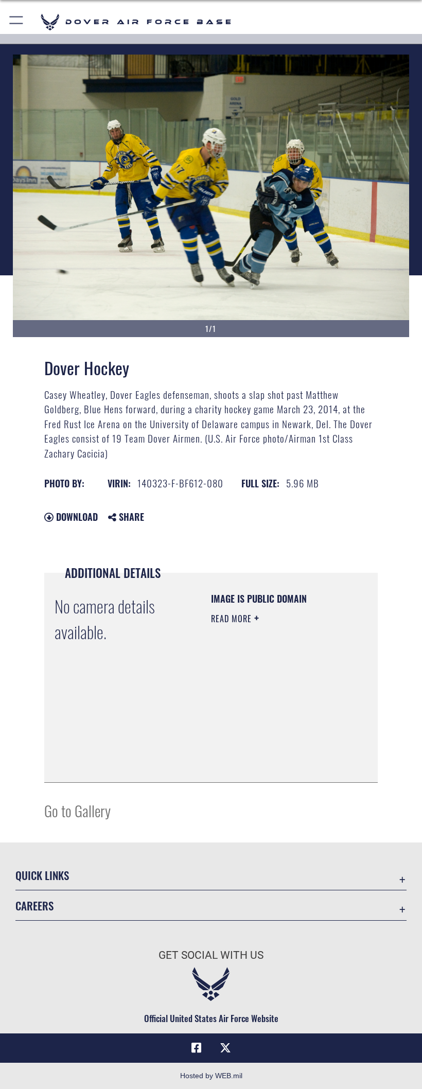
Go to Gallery (77, 810)
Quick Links (42, 875)
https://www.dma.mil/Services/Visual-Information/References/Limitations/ (273, 748)
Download (76, 516)
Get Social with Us (211, 955)
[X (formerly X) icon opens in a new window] (225, 1048)
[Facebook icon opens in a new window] (196, 1048)
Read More (232, 618)
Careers (34, 906)
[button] (16, 22)
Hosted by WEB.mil (211, 1076)
